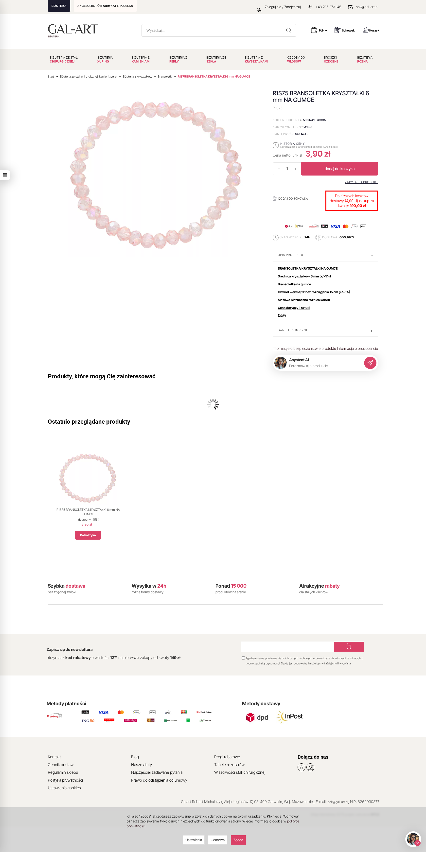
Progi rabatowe (227, 756)
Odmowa (218, 840)
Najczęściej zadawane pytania (156, 772)
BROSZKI (331, 59)
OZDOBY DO (296, 59)
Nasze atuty (141, 764)
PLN (322, 30)
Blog (135, 756)
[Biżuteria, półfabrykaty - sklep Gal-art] (74, 29)
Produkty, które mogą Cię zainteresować (102, 376)
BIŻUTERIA (59, 6)
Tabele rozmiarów (229, 764)
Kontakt (54, 756)
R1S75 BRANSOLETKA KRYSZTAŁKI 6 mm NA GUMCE (88, 512)
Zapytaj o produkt (361, 182)
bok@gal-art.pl (367, 7)
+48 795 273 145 (328, 7)
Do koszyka (88, 535)
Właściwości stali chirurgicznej (239, 772)
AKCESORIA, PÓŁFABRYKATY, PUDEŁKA (105, 6)
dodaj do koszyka (340, 168)
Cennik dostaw (60, 764)
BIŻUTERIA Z (141, 59)
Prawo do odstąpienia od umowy (159, 780)
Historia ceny (292, 143)
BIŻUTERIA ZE (216, 59)
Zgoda (238, 840)
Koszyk (374, 30)
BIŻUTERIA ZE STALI (64, 59)
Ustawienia (193, 840)
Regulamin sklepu (63, 772)
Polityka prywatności (65, 780)
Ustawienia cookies (64, 787)
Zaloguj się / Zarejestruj (282, 7)
